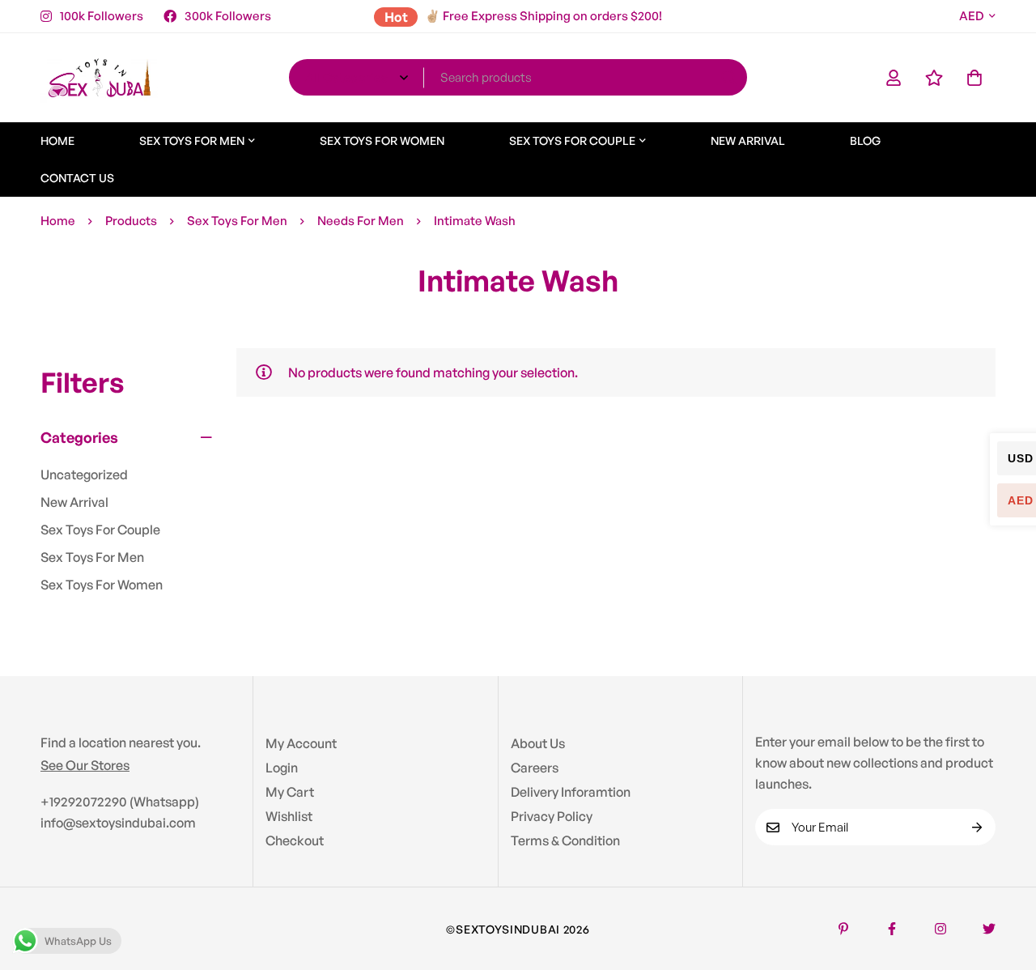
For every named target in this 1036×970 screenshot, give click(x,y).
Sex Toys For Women (101, 584)
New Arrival (74, 502)
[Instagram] (940, 928)
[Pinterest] (843, 928)
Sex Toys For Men (237, 220)
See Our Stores (85, 765)
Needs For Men (360, 220)
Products (131, 220)
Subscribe (977, 827)
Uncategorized (84, 474)
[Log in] (893, 78)
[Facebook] (891, 928)
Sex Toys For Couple (100, 529)
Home (57, 220)
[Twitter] (989, 928)
